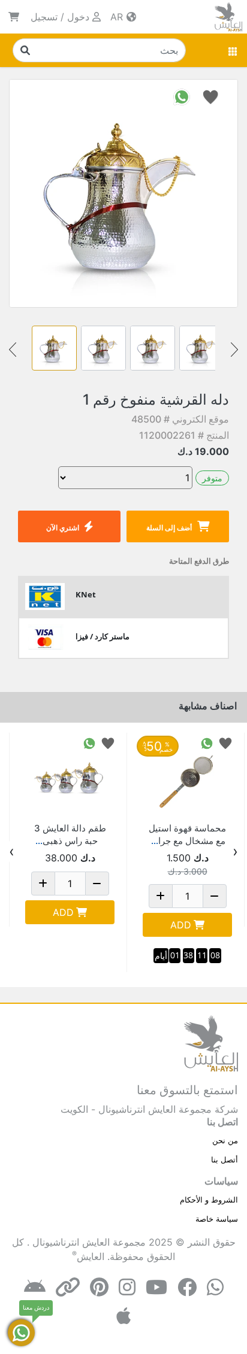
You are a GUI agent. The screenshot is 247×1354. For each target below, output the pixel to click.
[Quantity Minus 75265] (97, 883)
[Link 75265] (70, 777)
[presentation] (235, 851)
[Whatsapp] (215, 1287)
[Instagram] (127, 1287)
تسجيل (44, 17)
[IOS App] (123, 1316)
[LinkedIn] (68, 1287)
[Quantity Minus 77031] (215, 896)
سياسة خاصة (216, 1219)
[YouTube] (156, 1287)
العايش (90, 1256)
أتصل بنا (224, 1159)
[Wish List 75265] (108, 742)
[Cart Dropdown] (14, 17)
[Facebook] (187, 1287)
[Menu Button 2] (233, 50)
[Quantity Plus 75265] (43, 883)
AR (118, 17)
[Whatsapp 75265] (89, 742)
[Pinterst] (99, 1287)
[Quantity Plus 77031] (161, 896)
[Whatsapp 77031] (207, 742)
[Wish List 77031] (225, 742)
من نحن (225, 1140)
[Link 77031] (187, 777)
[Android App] (35, 1287)
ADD (180, 925)
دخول (78, 17)
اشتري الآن (62, 527)
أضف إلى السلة (169, 527)
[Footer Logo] (211, 1042)
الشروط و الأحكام (209, 1199)
